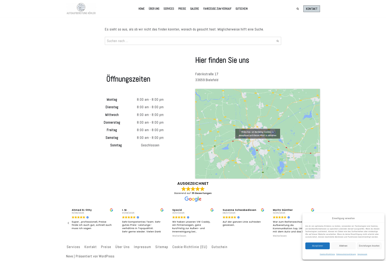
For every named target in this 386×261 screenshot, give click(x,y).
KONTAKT (311, 9)
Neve (69, 256)
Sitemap (161, 247)
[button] (68, 223)
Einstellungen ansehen (369, 245)
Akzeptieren (317, 245)
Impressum (362, 254)
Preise (182, 8)
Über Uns (154, 8)
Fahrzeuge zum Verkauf (217, 8)
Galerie (194, 8)
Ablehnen (343, 245)
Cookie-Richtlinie (327, 254)
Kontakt (90, 247)
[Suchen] (298, 9)
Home (141, 8)
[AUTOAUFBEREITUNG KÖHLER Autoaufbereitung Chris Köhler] (81, 9)
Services (169, 8)
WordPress (106, 256)
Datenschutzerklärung (346, 254)
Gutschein (242, 8)
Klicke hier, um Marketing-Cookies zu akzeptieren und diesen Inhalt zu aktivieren (258, 133)
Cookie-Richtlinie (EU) (189, 247)
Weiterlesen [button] (179, 236)
